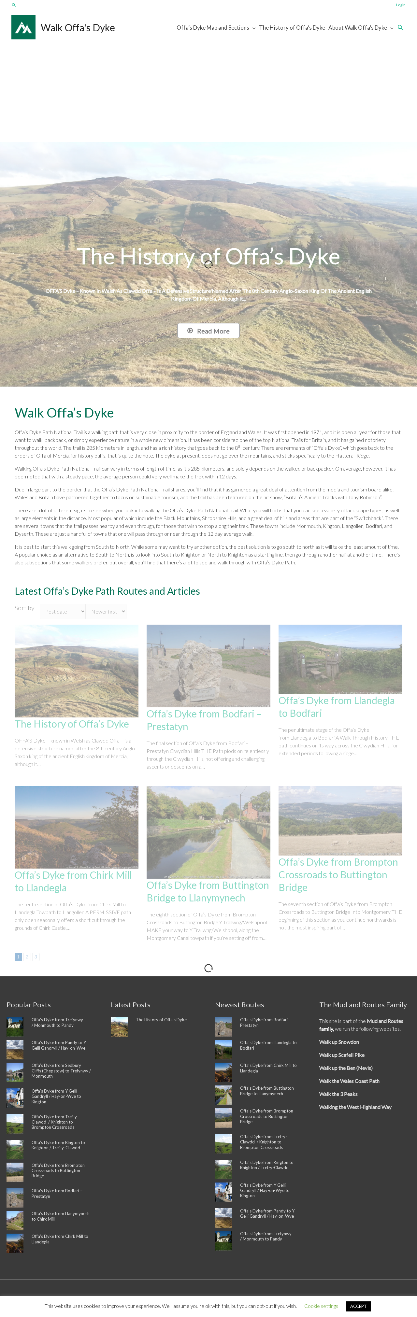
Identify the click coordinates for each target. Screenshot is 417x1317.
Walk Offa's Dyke (78, 27)
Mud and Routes (385, 1021)
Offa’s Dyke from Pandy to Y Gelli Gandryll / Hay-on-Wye (59, 1045)
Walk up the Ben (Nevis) (346, 1068)
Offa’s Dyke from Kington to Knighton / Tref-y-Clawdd (58, 1145)
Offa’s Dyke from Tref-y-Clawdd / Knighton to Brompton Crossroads (55, 1122)
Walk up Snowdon (339, 1042)
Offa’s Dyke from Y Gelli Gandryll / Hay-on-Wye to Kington (56, 1096)
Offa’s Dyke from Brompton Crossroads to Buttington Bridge (338, 874)
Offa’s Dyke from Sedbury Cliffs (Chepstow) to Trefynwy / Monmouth (61, 1071)
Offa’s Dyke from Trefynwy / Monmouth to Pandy (57, 1022)
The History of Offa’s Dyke (72, 723)
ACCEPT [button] (358, 1306)
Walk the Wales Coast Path (349, 1081)
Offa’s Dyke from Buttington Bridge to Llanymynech (267, 1090)
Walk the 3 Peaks (338, 1094)
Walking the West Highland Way (355, 1107)
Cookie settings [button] (321, 1306)
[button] (14, 4)
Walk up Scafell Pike (342, 1055)
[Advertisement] (208, 93)
